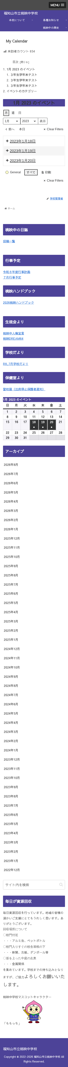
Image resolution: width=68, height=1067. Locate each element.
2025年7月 (11, 584)
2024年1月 (11, 750)
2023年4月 (11, 833)
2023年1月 (11, 861)
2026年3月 (11, 510)
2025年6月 (11, 593)
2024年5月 (11, 713)
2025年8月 (11, 575)
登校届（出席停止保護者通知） (24, 389)
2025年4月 (11, 612)
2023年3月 (11, 842)
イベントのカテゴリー (22, 91)
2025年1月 (11, 639)
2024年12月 (12, 649)
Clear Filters (55, 129)
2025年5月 (11, 603)
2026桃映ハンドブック (18, 302)
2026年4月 (11, 501)
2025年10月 (12, 557)
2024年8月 (11, 685)
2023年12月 (12, 759)
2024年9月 (11, 676)
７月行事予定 (12, 277)
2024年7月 (11, 695)
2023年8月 (11, 796)
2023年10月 (12, 778)
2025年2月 (11, 630)
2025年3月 (11, 621)
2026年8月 (11, 464)
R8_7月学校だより (15, 364)
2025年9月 (11, 566)
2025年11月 (12, 547)
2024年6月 (11, 704)
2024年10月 (12, 667)
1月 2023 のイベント (21, 69)
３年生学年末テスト (23, 74)
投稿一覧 (9, 241)
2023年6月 (11, 815)
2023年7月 (11, 805)
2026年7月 (11, 474)
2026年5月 (11, 492)
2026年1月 (11, 529)
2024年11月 (12, 658)
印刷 (46, 173)
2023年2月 (11, 851)
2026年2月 (11, 520)
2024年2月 (11, 741)
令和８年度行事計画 (16, 272)
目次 (15, 62)
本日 (22, 129)
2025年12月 (12, 538)
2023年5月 (11, 824)
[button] (61, 884)
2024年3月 (11, 732)
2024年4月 (11, 722)
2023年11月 (12, 769)
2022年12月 (12, 870)
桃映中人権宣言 (13, 333)
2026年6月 (11, 483)
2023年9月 (11, 787)
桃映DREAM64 (13, 338)
